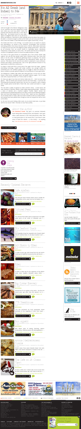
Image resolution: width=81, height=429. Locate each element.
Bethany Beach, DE (6, 406)
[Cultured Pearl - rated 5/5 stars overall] (29, 215)
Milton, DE (4, 416)
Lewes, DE (39, 294)
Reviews (5, 17)
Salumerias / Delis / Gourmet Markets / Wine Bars (35, 413)
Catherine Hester (71, 191)
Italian (23, 409)
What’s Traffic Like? (37, 143)
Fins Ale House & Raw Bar (48, 407)
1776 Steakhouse (24, 302)
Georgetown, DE (5, 411)
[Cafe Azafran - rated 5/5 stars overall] (29, 196)
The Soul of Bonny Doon (70, 170)
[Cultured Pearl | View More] (7, 217)
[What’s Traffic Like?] (38, 137)
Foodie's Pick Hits (70, 223)
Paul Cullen (69, 155)
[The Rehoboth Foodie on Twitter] (70, 2)
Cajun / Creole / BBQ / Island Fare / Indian (33, 408)
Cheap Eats (39, 149)
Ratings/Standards (47, 398)
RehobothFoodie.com (18, 423)
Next (78, 26)
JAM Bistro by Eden (26, 245)
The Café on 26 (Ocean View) (28, 361)
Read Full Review (21, 204)
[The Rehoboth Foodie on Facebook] (68, 2)
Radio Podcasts (69, 283)
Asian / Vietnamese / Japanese (29, 406)
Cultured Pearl (23, 209)
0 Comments (13, 22)
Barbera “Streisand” (69, 154)
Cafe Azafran (22, 190)
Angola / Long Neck (6, 404)
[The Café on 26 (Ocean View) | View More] (7, 367)
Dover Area (4, 408)
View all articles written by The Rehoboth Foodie (27, 121)
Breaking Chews (7, 398)
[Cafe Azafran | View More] (7, 198)
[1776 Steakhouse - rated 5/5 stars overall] (29, 307)
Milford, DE (4, 413)
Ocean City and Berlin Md (8, 417)
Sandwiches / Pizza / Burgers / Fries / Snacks (34, 414)
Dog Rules (68, 319)
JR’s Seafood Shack (25, 228)
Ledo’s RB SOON (6, 143)
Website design (41, 423)
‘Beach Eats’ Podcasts (31, 398)
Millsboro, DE (5, 414)
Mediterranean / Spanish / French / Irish (33, 411)
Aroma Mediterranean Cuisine (27, 342)
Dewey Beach (4, 407)
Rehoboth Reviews (23, 149)
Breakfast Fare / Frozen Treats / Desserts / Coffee (35, 407)
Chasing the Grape (72, 141)
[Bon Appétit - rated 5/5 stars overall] (29, 326)
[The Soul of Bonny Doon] (72, 163)
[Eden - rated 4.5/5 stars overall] (29, 269)
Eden (18, 264)
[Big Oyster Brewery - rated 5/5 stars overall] (29, 288)
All (22, 403)
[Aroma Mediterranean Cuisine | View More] (7, 348)
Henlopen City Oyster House (49, 408)
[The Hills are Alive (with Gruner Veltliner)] (72, 179)
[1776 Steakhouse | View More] (7, 310)
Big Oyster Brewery (26, 283)
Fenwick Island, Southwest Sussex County (13, 409)
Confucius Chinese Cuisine (49, 412)
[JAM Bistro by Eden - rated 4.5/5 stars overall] (29, 250)
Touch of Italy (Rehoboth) (49, 413)
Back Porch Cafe (46, 416)
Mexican (23, 412)
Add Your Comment (7, 127)
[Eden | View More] (7, 272)
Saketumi (43, 409)
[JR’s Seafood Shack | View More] (7, 235)
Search (60, 2)
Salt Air (43, 404)
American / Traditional (27, 404)
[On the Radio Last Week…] (23, 137)
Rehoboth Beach (5, 403)
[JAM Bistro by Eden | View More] (7, 253)
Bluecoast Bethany (46, 403)
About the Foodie (63, 398)
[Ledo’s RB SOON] (8, 137)
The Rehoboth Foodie (18, 111)
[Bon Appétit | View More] (7, 329)
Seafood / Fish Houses (27, 416)
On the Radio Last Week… (23, 143)
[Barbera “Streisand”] (72, 148)
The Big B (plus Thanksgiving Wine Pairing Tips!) (71, 189)
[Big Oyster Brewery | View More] (7, 291)
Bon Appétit (21, 321)
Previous (75, 26)
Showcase (26, 201)
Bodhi (63, 416)
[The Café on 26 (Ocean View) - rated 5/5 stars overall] (29, 368)
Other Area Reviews (32, 149)
